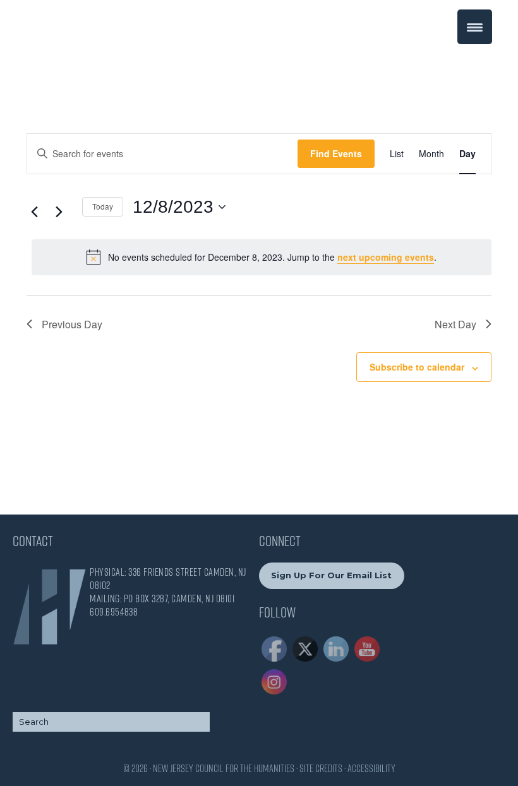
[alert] (261, 257)
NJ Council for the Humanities (65, 39)
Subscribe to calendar (417, 366)
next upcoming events (385, 257)
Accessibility (371, 768)
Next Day (455, 324)
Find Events (336, 153)
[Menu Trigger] (474, 26)
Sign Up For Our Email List (331, 575)
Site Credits (320, 768)
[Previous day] (34, 211)
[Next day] (58, 211)
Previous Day (72, 324)
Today (102, 206)
